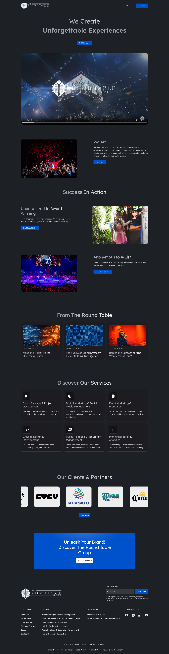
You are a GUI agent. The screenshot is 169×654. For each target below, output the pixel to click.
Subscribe (141, 591)
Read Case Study (29, 228)
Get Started (83, 43)
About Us (99, 162)
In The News (26, 618)
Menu (128, 5)
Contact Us (142, 5)
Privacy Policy (52, 650)
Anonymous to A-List (96, 614)
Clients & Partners (28, 626)
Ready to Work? (84, 561)
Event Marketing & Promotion (54, 622)
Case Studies (26, 622)
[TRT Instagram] (133, 615)
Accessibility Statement (113, 650)
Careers (24, 630)
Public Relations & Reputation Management (60, 630)
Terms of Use (94, 650)
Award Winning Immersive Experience (103, 618)
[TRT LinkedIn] (140, 615)
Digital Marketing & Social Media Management (62, 618)
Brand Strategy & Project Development (58, 614)
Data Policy (81, 650)
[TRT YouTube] (146, 615)
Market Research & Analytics (54, 634)
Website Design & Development (55, 626)
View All (84, 515)
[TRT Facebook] (126, 615)
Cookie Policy (67, 650)
